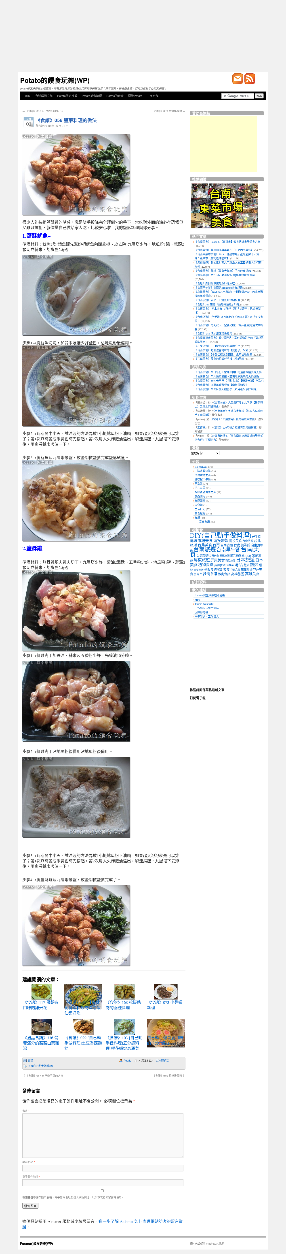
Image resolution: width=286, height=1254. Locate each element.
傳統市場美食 (201, 540)
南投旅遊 (221, 540)
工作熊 (201, 427)
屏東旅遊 (202, 560)
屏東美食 (217, 560)
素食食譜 (204, 521)
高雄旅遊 (237, 574)
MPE (197, 599)
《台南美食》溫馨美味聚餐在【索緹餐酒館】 (221, 385)
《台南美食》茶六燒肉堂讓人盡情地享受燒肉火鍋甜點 (227, 376)
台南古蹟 (227, 545)
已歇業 (199, 483)
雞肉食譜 (224, 574)
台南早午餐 (228, 549)
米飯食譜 (210, 569)
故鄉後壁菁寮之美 (205, 492)
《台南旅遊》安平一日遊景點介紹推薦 (217, 300)
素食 (226, 569)
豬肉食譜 (210, 573)
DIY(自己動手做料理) (40, 1066)
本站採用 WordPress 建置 (209, 1243)
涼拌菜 (230, 565)
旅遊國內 (200, 496)
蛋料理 (197, 574)
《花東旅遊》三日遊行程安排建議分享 (217, 346)
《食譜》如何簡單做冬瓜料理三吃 (215, 283)
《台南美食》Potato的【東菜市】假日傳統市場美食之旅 (227, 241)
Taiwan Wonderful (204, 604)
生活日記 (200, 509)
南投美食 (235, 541)
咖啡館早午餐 (203, 479)
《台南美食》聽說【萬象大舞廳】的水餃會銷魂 (223, 271)
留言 (25, 1111)
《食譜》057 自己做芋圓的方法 (42, 111)
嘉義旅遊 (224, 555)
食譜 (30, 1060)
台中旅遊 (247, 541)
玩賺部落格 (201, 612)
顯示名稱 (28, 1162)
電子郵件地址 (31, 1176)
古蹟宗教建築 (203, 471)
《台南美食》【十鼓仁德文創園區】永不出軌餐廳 (223, 354)
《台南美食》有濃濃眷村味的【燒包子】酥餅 (221, 350)
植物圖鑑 (205, 564)
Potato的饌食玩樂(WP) (55, 80)
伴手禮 (256, 537)
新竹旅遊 (230, 560)
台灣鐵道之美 (44, 96)
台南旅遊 (204, 549)
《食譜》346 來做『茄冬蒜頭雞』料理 (217, 304)
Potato (127, 1060)
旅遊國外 (200, 500)
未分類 (199, 505)
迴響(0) (164, 1060)
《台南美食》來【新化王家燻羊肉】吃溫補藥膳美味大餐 (228, 372)
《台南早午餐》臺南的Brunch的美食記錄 (219, 287)
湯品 (238, 564)
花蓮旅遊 (246, 569)
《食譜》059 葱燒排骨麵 (169, 111)
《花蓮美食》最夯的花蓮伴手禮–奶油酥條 (219, 358)
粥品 (219, 569)
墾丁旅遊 (235, 555)
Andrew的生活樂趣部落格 (210, 595)
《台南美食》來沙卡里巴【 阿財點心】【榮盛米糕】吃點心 (229, 380)
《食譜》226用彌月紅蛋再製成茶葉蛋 (233, 419)
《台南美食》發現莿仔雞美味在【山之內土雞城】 (224, 250)
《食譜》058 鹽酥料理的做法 (66, 120)
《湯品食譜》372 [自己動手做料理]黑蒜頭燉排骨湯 (225, 275)
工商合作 (152, 96)
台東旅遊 (202, 555)
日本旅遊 (245, 560)
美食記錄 (200, 513)
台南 (216, 545)
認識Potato (135, 96)
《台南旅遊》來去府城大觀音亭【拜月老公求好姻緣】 (227, 389)
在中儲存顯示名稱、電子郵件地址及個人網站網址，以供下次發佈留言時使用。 (73, 1197)
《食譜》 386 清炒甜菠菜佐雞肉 (213, 333)
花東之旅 (235, 569)
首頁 (28, 96)
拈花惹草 (200, 488)
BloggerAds (201, 466)
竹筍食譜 (199, 569)
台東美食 (214, 555)
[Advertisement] (143, 35)
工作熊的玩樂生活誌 (207, 608)
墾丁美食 (246, 555)
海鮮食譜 (220, 565)
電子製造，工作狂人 (207, 616)
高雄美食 (252, 573)
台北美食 (205, 544)
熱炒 (254, 564)
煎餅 (246, 565)
